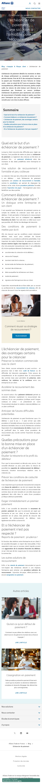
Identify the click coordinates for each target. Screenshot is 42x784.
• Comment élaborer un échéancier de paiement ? (20, 117)
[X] (15, 733)
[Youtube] (27, 733)
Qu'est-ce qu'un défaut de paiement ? (21, 626)
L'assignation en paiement (21, 675)
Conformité (21, 766)
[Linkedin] (21, 733)
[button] (30, 3)
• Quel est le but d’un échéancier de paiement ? (19, 115)
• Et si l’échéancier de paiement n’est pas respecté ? (20, 129)
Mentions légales (21, 756)
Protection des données (21, 761)
